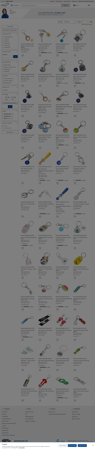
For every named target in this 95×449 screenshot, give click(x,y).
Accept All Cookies (82, 445)
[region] (47, 445)
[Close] (93, 445)
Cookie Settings (62, 445)
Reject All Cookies (72, 445)
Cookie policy (22, 447)
